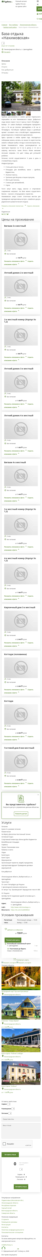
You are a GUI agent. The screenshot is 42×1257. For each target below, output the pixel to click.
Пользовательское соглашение (12, 1232)
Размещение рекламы (9, 1222)
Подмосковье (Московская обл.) (12, 1200)
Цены (4, 64)
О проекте (5, 1219)
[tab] (20, 247)
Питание (5, 1113)
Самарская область (8, 1213)
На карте (7, 52)
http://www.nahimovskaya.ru (20, 907)
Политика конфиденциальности (13, 1230)
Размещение (6, 1109)
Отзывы (5, 73)
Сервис (4, 1104)
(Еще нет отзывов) (8, 46)
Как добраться (7, 70)
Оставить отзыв (10, 1155)
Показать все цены (13, 940)
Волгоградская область (10, 1211)
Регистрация (6, 1225)
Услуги (4, 67)
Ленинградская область (10, 1203)
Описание (6, 61)
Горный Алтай (7, 1208)
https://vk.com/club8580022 (20, 910)
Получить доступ (21, 814)
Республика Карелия (9, 1205)
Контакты (5, 1227)
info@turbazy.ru (7, 1245)
